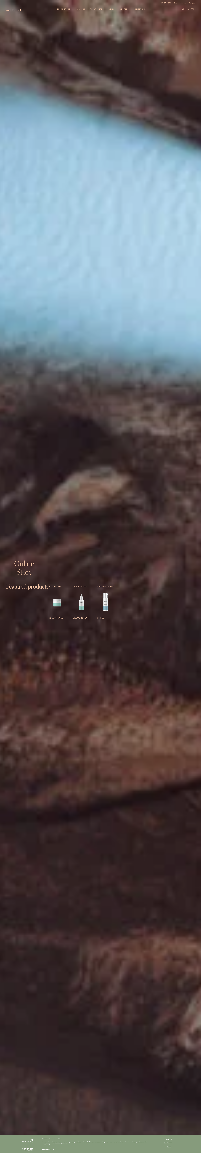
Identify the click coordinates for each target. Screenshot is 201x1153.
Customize (168, 1143)
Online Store (63, 9)
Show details (46, 1149)
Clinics (111, 9)
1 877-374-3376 (165, 3)
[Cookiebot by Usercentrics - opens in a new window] (28, 1149)
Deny (169, 1147)
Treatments (96, 9)
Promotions (140, 9)
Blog (175, 3)
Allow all (169, 1139)
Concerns (80, 9)
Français (192, 3)
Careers (183, 3)
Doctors (124, 9)
